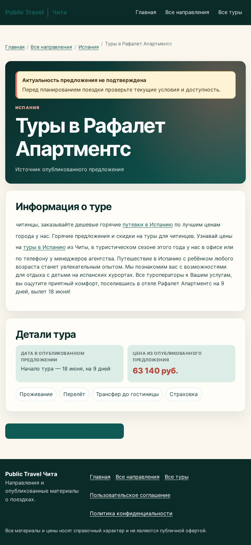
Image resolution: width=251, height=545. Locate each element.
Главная (146, 12)
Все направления (187, 12)
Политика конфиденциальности (131, 513)
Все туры (230, 12)
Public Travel (36, 12)
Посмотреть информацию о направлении (64, 431)
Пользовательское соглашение (130, 495)
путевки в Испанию (148, 224)
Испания (88, 47)
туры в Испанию (44, 247)
